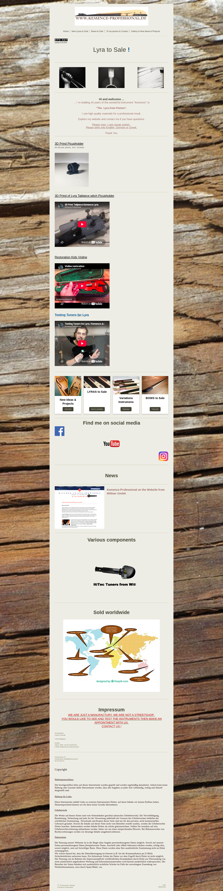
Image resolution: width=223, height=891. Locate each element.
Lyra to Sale (109, 49)
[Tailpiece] (111, 572)
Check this (68, 409)
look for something (97, 409)
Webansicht (162, 887)
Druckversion (64, 885)
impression (126, 409)
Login (164, 885)
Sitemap (72, 885)
